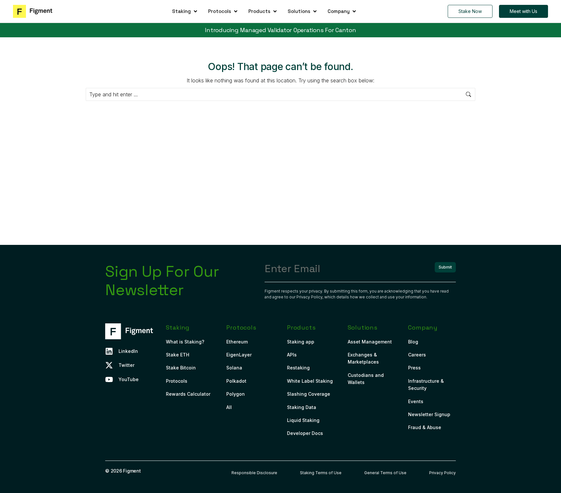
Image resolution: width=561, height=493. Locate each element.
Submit (445, 267)
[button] (185, 11)
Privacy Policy (309, 297)
